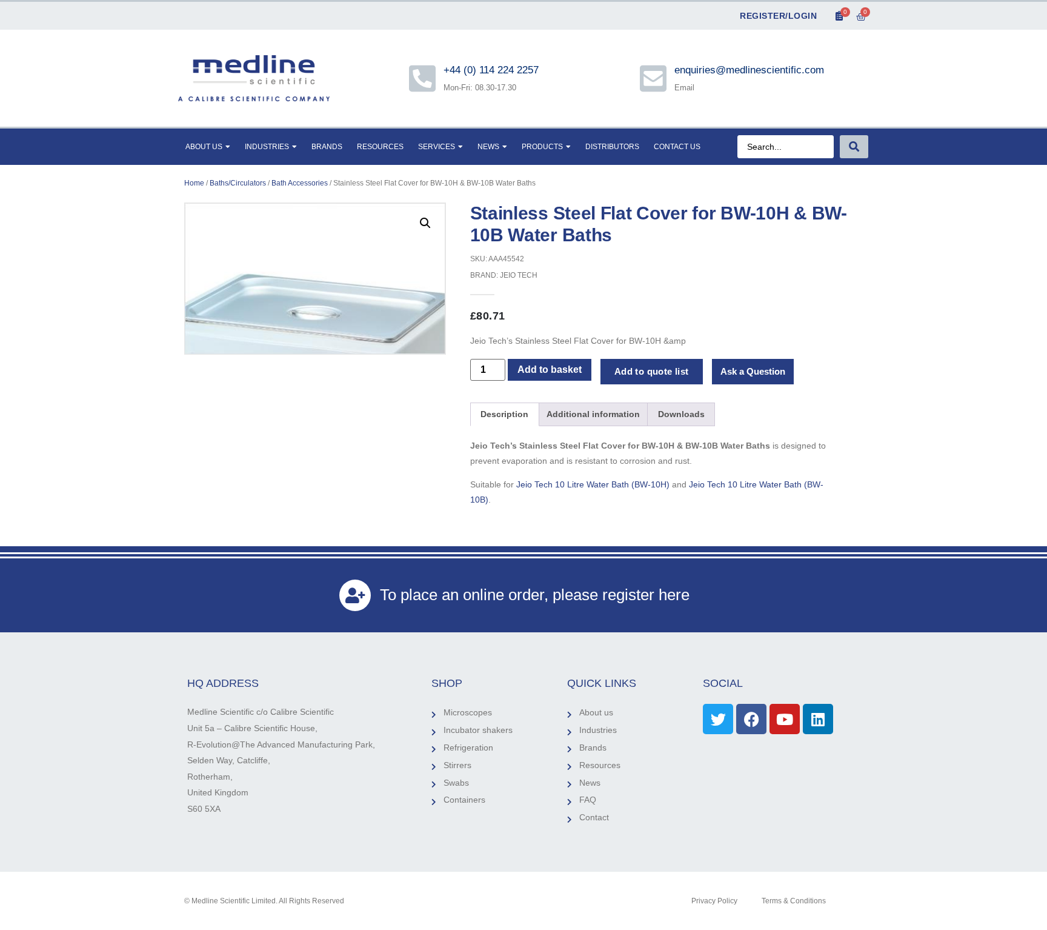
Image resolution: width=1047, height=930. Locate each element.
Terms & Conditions (794, 901)
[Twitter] (718, 719)
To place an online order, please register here (535, 595)
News (488, 146)
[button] (425, 223)
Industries (267, 146)
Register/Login (778, 16)
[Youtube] (784, 719)
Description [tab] (504, 414)
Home (194, 183)
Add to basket (549, 369)
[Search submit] (854, 146)
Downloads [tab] (681, 414)
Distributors (612, 146)
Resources (380, 146)
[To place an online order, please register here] (355, 595)
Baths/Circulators (238, 183)
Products (542, 146)
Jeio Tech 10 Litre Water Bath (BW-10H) (593, 484)
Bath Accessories (299, 183)
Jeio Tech (518, 275)
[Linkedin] (818, 719)
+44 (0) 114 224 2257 (492, 70)
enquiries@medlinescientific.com (749, 70)
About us (203, 146)
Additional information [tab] (593, 414)
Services (436, 146)
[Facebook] (751, 719)
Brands (326, 146)
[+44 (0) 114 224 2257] (422, 78)
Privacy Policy (714, 901)
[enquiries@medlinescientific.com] (653, 78)
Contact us (677, 146)
